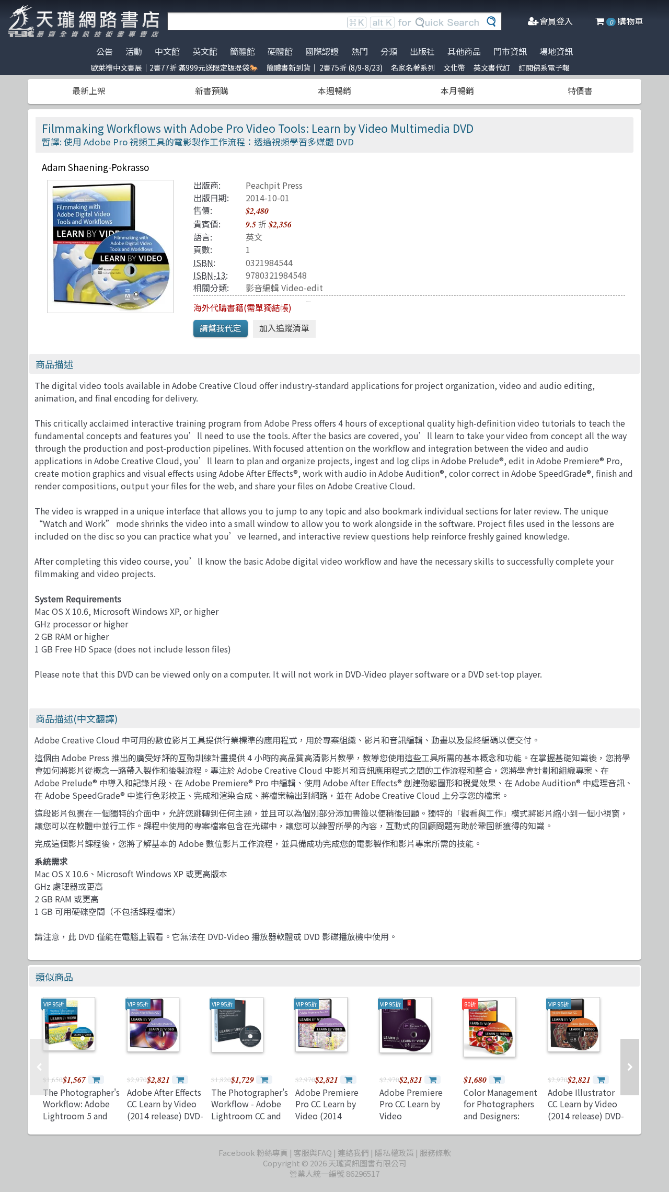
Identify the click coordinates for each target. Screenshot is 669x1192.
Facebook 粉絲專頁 (253, 1152)
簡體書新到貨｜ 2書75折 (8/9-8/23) (325, 67)
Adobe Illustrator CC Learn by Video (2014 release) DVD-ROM (586, 1109)
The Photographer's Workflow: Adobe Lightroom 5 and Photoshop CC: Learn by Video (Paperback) (81, 1121)
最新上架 (89, 90)
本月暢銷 (457, 90)
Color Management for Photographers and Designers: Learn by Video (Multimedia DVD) (500, 1115)
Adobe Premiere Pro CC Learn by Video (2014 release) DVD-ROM (330, 1109)
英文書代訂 (492, 67)
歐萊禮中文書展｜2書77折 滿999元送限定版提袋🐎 (174, 67)
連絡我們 (353, 1152)
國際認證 (322, 51)
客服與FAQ (313, 1152)
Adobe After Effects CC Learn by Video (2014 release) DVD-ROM (165, 1109)
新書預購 (211, 90)
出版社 (422, 51)
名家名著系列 (413, 67)
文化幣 (454, 67)
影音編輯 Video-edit (284, 287)
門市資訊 (510, 51)
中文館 (167, 51)
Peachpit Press (274, 185)
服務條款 (435, 1152)
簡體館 (242, 51)
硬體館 (280, 51)
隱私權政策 (394, 1152)
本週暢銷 (334, 90)
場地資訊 (556, 51)
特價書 (580, 90)
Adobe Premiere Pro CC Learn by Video (411, 1104)
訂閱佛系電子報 (544, 67)
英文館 (204, 51)
